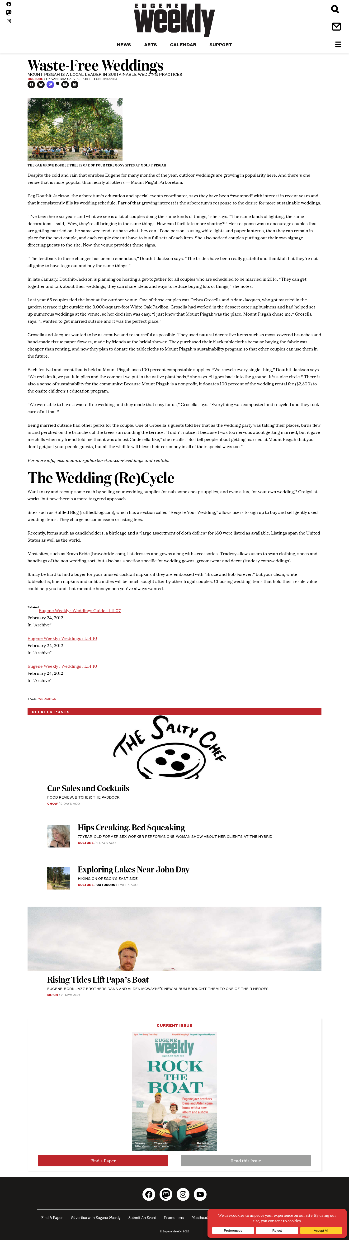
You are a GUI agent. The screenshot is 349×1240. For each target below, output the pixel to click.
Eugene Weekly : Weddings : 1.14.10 (62, 638)
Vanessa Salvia (65, 78)
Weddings (47, 698)
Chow (52, 803)
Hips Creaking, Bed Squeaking (131, 827)
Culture (35, 78)
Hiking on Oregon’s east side (108, 878)
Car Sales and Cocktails (88, 788)
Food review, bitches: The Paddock (83, 797)
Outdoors (105, 884)
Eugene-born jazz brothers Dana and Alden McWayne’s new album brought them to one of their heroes (158, 988)
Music (52, 994)
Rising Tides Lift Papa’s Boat (98, 979)
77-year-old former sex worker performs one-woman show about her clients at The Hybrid (175, 836)
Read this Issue (246, 1161)
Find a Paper (103, 1161)
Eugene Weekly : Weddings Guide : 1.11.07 (80, 610)
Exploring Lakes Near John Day (134, 869)
